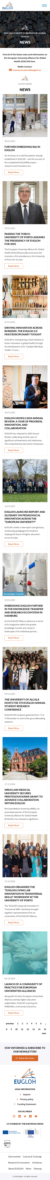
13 (33, 1029)
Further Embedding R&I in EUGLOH (25, 135)
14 (39, 1029)
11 (22, 1029)
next (44, 1033)
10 (16, 1029)
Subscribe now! (26, 1058)
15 (45, 1029)
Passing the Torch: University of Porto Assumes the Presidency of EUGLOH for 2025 (25, 226)
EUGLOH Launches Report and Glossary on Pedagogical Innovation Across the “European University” (25, 504)
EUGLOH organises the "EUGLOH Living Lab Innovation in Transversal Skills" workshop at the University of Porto (25, 881)
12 (28, 1029)
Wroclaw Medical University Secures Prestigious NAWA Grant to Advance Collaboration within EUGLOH (25, 784)
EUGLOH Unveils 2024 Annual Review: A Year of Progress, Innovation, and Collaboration (25, 410)
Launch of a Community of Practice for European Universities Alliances (25, 974)
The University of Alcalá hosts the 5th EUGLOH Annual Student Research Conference (25, 690)
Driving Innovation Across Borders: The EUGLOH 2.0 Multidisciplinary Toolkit (25, 318)
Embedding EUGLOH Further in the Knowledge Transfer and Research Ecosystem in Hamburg (25, 598)
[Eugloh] (8, 5)
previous (10, 1023)
